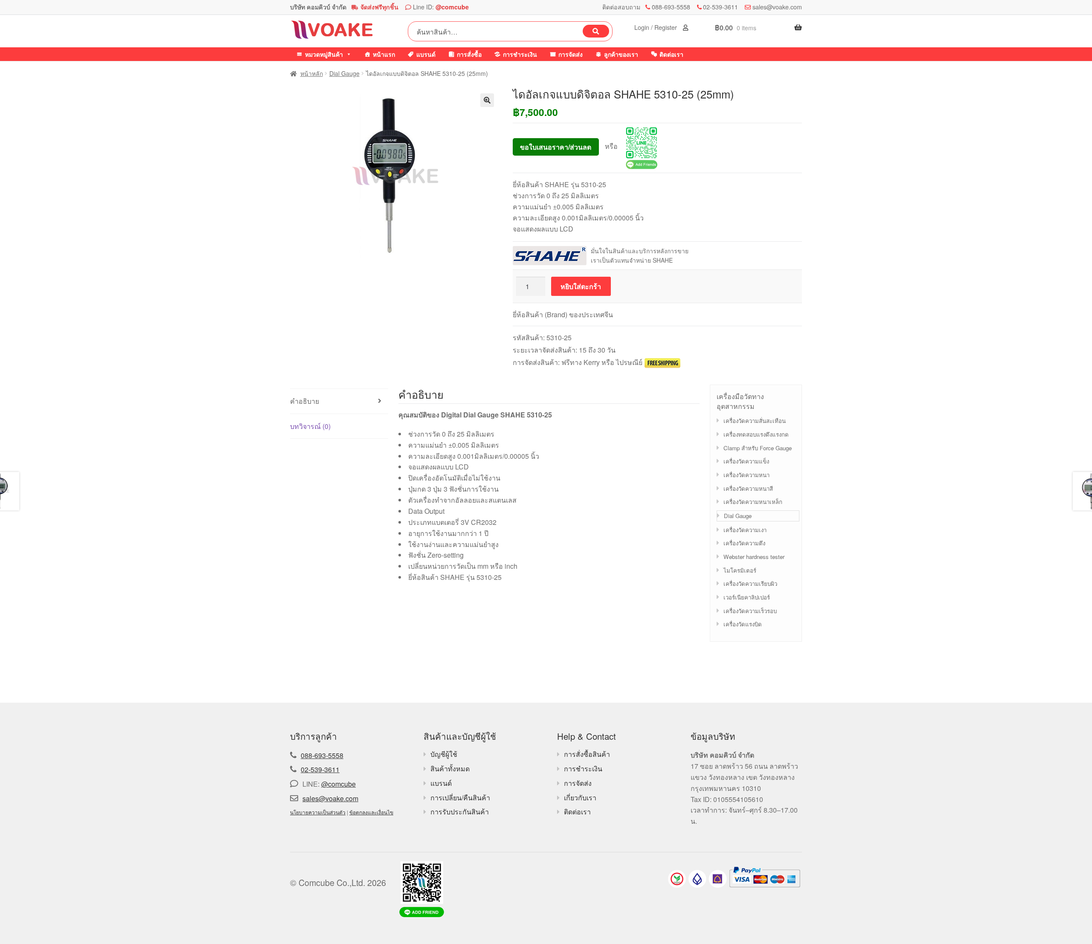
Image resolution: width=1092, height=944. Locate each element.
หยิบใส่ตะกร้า (581, 286)
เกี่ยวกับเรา (580, 797)
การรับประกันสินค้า (459, 812)
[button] (487, 100)
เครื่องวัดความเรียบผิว (750, 583)
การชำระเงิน (520, 54)
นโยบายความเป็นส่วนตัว (318, 812)
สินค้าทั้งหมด (450, 768)
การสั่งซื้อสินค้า (587, 754)
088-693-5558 (671, 7)
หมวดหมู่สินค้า (324, 54)
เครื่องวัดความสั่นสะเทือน (754, 421)
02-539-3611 (720, 7)
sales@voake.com (777, 7)
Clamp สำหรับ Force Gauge (757, 448)
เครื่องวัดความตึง (744, 543)
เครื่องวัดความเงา (745, 530)
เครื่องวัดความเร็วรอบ (750, 611)
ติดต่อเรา (671, 54)
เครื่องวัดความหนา (746, 475)
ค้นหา (595, 31)
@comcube (452, 7)
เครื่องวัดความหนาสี (748, 488)
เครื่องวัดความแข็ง (746, 461)
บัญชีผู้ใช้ (443, 754)
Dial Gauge (344, 73)
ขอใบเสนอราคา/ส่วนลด (555, 147)
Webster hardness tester (753, 557)
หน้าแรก (384, 54)
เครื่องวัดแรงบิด (742, 624)
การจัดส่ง (570, 54)
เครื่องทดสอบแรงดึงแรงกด (756, 434)
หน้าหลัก (311, 73)
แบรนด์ (426, 54)
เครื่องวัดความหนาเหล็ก (752, 502)
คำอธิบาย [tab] (304, 401)
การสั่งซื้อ (469, 54)
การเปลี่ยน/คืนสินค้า (460, 797)
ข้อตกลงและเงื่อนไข (371, 812)
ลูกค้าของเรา (621, 54)
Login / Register (656, 27)
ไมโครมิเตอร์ (739, 570)
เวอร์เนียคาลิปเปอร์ (746, 597)
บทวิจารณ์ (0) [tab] (310, 426)
